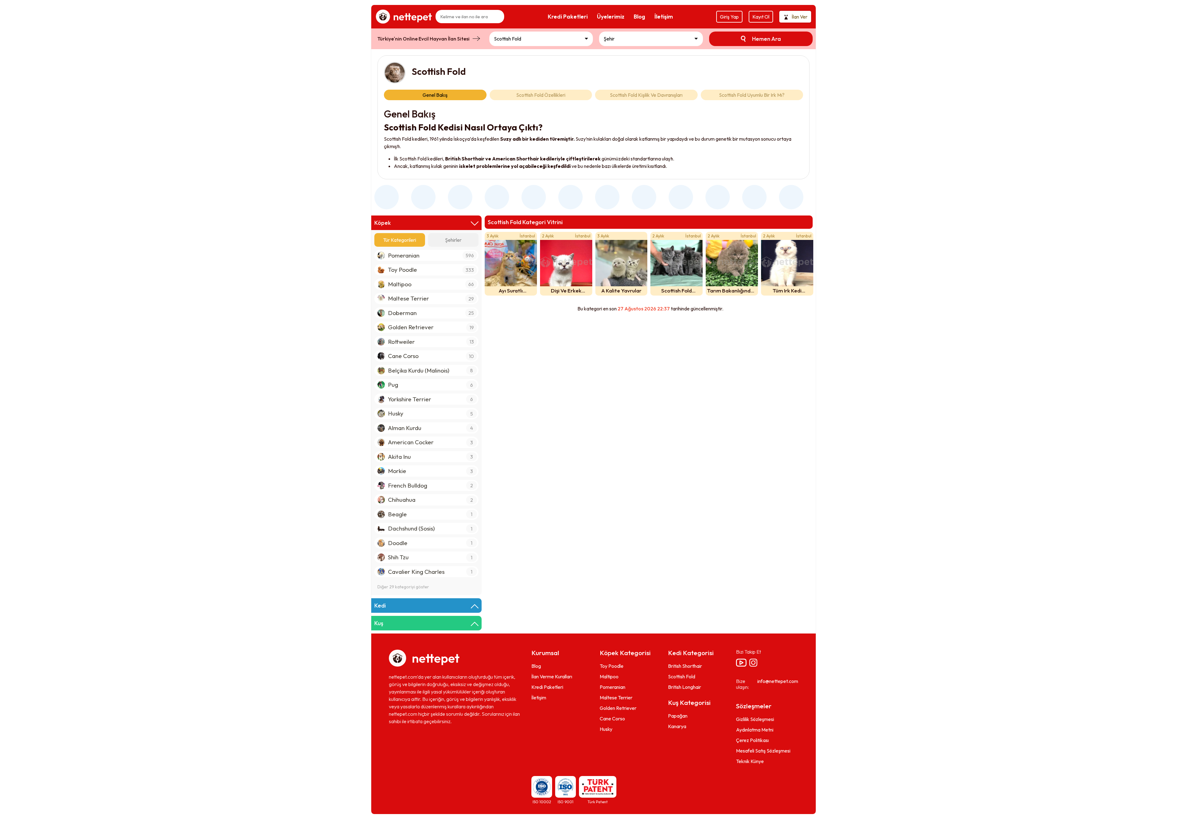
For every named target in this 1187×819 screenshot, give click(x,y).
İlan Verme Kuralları (551, 677)
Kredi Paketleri (547, 687)
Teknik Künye (750, 761)
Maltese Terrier (616, 698)
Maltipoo (609, 677)
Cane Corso (612, 719)
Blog (536, 666)
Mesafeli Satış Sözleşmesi (763, 751)
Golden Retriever (618, 708)
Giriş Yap (729, 17)
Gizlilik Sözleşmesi (755, 719)
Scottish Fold (681, 677)
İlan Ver (799, 17)
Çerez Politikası (752, 740)
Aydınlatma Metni (754, 730)
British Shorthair (685, 666)
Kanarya (677, 726)
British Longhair (684, 687)
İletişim (538, 698)
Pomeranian (612, 687)
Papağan (677, 716)
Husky (606, 729)
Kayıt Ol (760, 17)
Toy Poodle (611, 666)
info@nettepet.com (777, 681)
